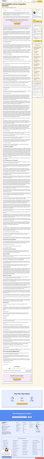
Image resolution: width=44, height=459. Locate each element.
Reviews (24, 427)
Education (9, 7)
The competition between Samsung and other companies (37, 72)
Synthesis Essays (15, 455)
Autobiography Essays (25, 440)
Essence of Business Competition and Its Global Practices (37, 79)
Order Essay (17, 431)
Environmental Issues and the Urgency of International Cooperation (37, 57)
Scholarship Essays (34, 454)
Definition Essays (25, 443)
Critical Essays (14, 443)
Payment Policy (31, 427)
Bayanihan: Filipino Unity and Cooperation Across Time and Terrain (37, 68)
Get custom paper (17, 23)
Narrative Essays (15, 446)
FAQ (23, 428)
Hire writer (37, 21)
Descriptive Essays (34, 443)
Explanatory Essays (25, 454)
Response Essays (25, 452)
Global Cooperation (36, 54)
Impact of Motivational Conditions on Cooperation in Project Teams (37, 61)
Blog (23, 430)
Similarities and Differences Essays (36, 449)
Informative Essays (5, 446)
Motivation (12, 7)
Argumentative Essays (15, 440)
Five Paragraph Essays (35, 452)
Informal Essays (15, 454)
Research (15, 7)
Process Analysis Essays (16, 448)
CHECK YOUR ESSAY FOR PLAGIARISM (22, 403)
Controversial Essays (5, 443)
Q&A (23, 431)
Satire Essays (24, 449)
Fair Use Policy (31, 426)
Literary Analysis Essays (25, 451)
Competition (6, 7)
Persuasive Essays (34, 446)
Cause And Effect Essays (35, 440)
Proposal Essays (25, 448)
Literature (24, 432)
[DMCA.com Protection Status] (37, 428)
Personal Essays (25, 446)
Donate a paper (24, 429)
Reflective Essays (34, 448)
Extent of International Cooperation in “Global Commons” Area (37, 65)
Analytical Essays (5, 440)
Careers (24, 426)
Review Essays (15, 452)
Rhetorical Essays (15, 449)
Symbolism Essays (15, 451)
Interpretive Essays (34, 451)
